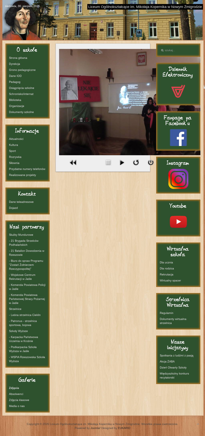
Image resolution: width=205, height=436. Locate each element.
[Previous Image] (73, 166)
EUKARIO (124, 428)
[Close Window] (151, 166)
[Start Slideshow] (122, 166)
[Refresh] (136, 166)
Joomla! (95, 428)
